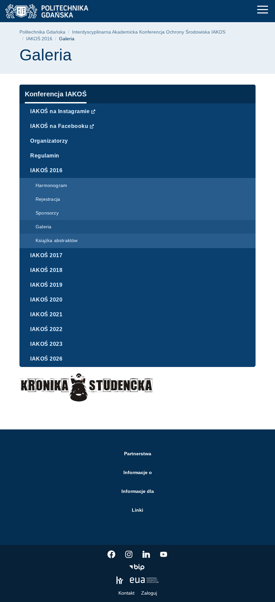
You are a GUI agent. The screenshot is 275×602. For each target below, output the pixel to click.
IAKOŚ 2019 (46, 285)
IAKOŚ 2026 (46, 359)
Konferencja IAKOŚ (56, 94)
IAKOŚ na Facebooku (59, 126)
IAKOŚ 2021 (46, 314)
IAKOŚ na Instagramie (60, 111)
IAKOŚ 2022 (46, 329)
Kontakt (126, 593)
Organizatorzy (49, 141)
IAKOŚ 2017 (46, 255)
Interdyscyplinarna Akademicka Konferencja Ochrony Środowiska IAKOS (148, 32)
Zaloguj (149, 593)
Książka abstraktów (57, 240)
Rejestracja (48, 199)
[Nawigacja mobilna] (263, 9)
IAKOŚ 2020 (46, 300)
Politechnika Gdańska (42, 32)
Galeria (43, 226)
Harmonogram (51, 185)
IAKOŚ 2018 (46, 270)
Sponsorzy (47, 213)
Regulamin (44, 155)
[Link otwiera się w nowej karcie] (111, 554)
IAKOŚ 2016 (39, 38)
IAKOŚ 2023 (46, 344)
